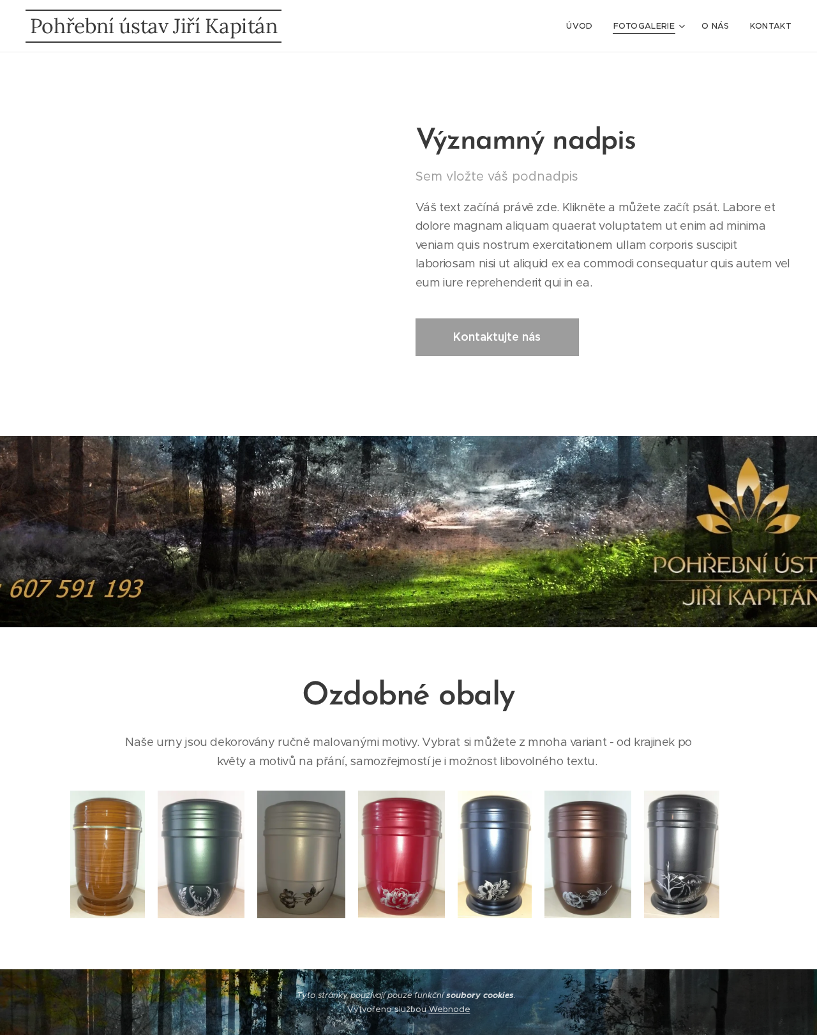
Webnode (449, 1009)
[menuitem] (583, 26)
